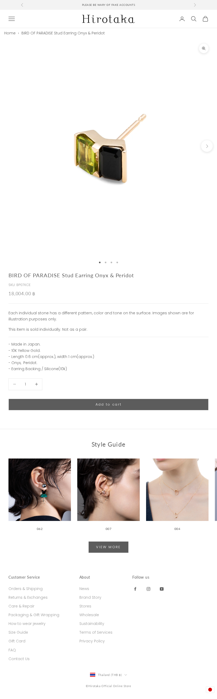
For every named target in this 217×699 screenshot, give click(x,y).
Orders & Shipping (25, 588)
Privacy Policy (92, 641)
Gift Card (16, 641)
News (84, 588)
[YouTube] (162, 588)
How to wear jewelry (27, 623)
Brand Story (90, 597)
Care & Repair (21, 606)
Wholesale (89, 615)
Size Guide (18, 632)
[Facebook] (135, 588)
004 (177, 529)
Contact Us (19, 658)
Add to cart (109, 404)
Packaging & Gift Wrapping (33, 615)
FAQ (12, 650)
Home (10, 33)
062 (40, 529)
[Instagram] (148, 588)
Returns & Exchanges (28, 597)
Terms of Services (95, 632)
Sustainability (91, 623)
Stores (85, 606)
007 (109, 529)
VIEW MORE (108, 547)
